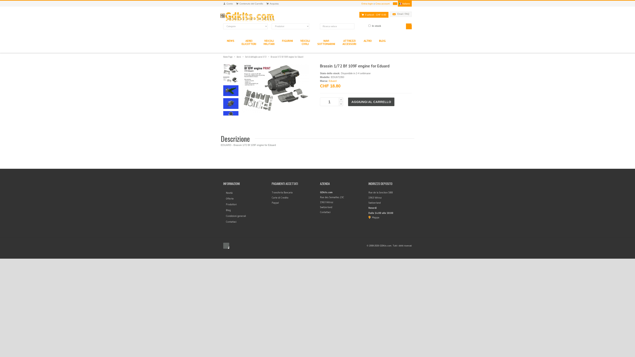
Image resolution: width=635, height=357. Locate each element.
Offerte (230, 198)
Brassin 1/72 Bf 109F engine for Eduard (287, 56)
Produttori (231, 204)
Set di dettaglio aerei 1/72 (256, 56)
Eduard (333, 80)
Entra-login (367, 3)
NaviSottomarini (326, 42)
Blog (228, 210)
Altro (368, 41)
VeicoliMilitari (269, 42)
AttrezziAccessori (349, 42)
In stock (376, 25)
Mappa (375, 217)
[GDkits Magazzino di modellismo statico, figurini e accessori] (254, 17)
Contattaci (231, 221)
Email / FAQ (403, 14)
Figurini (287, 41)
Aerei (239, 56)
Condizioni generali (236, 216)
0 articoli (375, 14)
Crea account (383, 3)
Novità (229, 192)
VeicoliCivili (305, 42)
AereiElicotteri (249, 42)
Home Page (228, 56)
